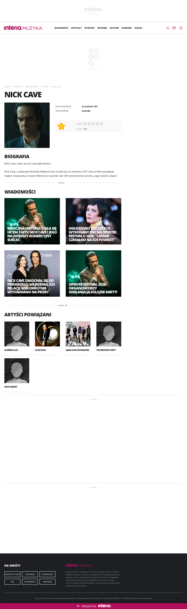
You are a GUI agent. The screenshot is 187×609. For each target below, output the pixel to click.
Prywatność (97, 598)
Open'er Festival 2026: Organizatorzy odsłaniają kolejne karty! (93, 288)
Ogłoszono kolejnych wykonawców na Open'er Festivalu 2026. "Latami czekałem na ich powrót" (92, 234)
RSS (12, 581)
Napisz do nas (12, 574)
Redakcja (29, 574)
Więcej (138, 27)
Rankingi (127, 27)
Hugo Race (40, 350)
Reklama (47, 581)
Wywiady (89, 27)
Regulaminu (70, 598)
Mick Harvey (10, 386)
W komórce (30, 581)
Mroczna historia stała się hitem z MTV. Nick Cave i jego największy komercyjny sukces (32, 234)
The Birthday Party (106, 350)
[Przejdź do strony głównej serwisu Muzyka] (32, 28)
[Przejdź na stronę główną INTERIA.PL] (13, 28)
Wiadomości (61, 27)
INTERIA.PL (117, 598)
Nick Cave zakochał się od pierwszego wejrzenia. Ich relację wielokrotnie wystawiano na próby (31, 286)
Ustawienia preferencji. (84, 598)
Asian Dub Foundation (77, 350)
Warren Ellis (11, 350)
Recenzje (102, 27)
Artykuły (76, 27)
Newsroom (47, 574)
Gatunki (114, 27)
